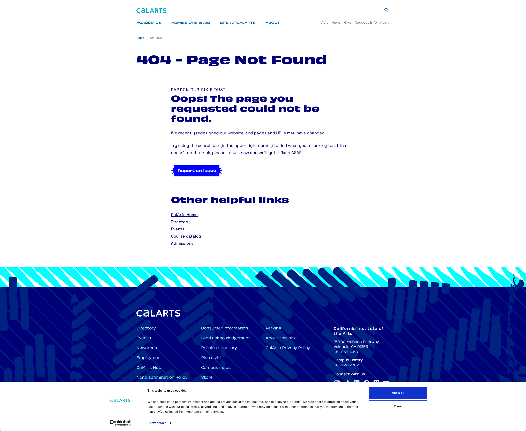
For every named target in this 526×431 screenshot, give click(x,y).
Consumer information (224, 328)
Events (178, 229)
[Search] (386, 10)
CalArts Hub (148, 368)
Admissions (182, 244)
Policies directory (219, 348)
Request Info (366, 22)
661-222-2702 (346, 365)
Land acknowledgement (225, 338)
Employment (149, 358)
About (272, 23)
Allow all (398, 392)
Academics (148, 23)
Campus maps (216, 368)
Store (207, 378)
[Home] (151, 10)
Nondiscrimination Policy (161, 378)
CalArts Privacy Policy (288, 348)
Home (140, 38)
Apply (385, 22)
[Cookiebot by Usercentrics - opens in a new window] (120, 423)
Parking (273, 328)
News (336, 22)
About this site (281, 338)
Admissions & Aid (190, 23)
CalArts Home (184, 215)
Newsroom (147, 348)
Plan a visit (212, 358)
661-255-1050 (346, 352)
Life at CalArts (238, 23)
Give (347, 22)
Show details (157, 423)
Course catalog (186, 236)
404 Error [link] (155, 38)
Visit (324, 22)
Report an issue (197, 171)
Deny (398, 406)
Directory (180, 222)
